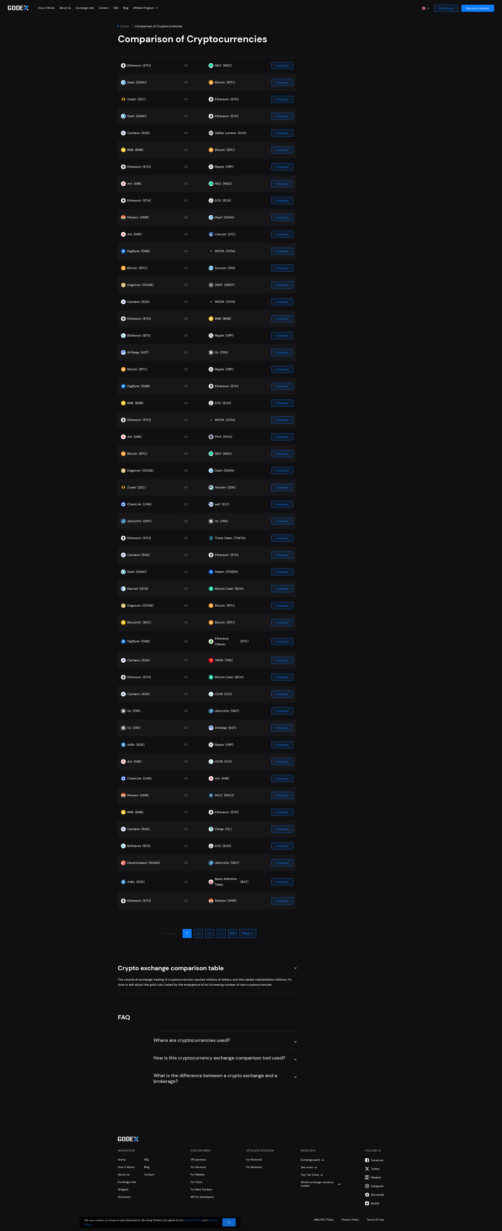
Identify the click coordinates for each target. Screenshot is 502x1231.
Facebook (377, 1160)
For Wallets (198, 1174)
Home (122, 1159)
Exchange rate (85, 8)
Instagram (377, 1186)
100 (232, 933)
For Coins (196, 1182)
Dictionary (124, 1196)
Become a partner (477, 8)
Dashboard (446, 8)
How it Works (46, 8)
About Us (65, 8)
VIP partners (198, 1159)
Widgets (123, 1189)
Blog (125, 8)
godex (125, 26)
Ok (229, 1222)
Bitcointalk (377, 1194)
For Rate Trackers (201, 1189)
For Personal (254, 1159)
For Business (254, 1167)
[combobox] (145, 7)
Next (246, 933)
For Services (198, 1167)
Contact (104, 8)
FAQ (116, 8)
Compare (282, 65)
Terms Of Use (375, 1219)
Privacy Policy (350, 1219)
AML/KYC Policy (324, 1219)
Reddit (375, 1203)
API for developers (202, 1196)
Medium (376, 1177)
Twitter (375, 1168)
